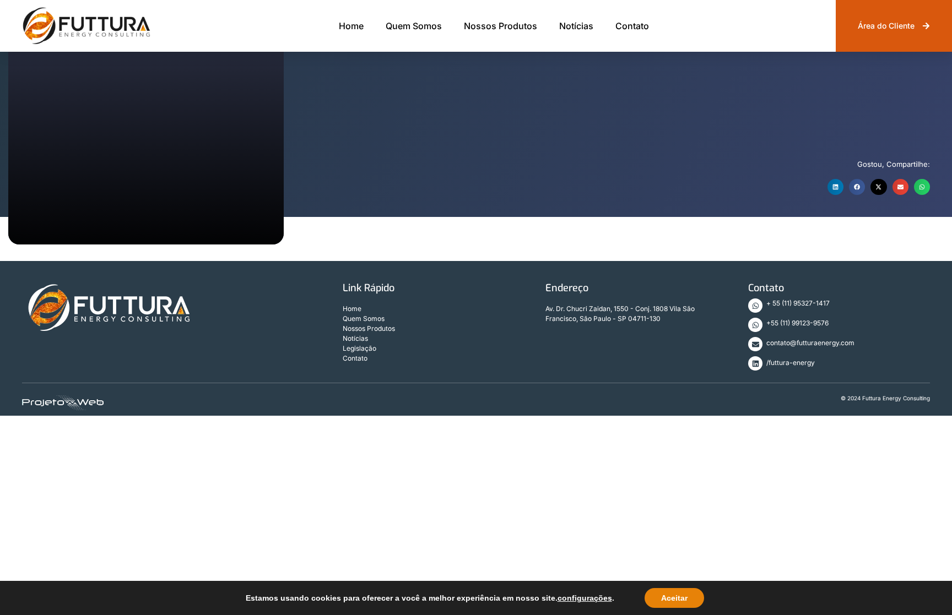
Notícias (576, 25)
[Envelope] (755, 344)
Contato (632, 25)
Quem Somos (414, 25)
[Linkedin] (755, 363)
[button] (835, 187)
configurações (585, 598)
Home (351, 25)
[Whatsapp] (755, 305)
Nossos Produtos (500, 25)
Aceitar (674, 598)
